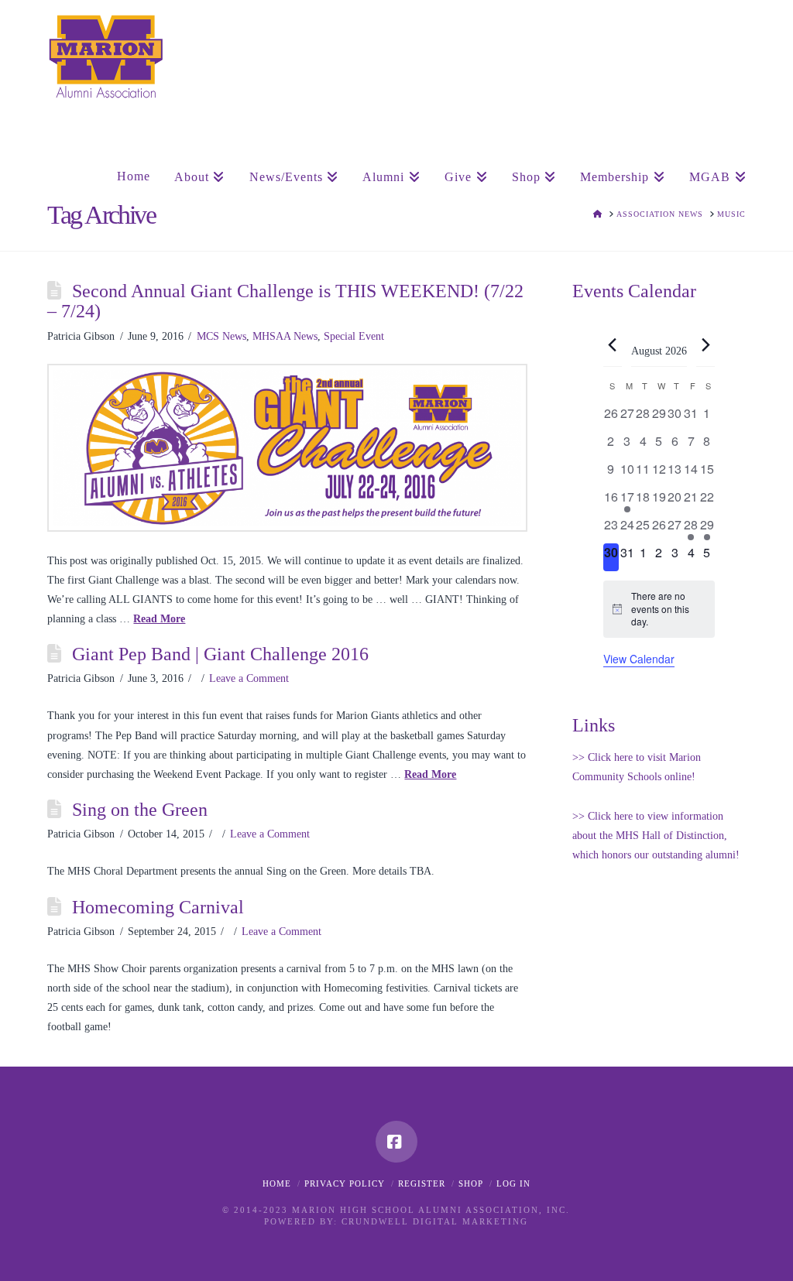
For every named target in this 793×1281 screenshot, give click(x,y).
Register (421, 1183)
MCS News (221, 336)
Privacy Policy (344, 1183)
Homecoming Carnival (158, 907)
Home (277, 1183)
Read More (159, 619)
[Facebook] (396, 1142)
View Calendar (639, 658)
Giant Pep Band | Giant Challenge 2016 (220, 654)
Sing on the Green (140, 810)
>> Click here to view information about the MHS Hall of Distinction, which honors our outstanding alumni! (656, 835)
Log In (513, 1183)
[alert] (659, 609)
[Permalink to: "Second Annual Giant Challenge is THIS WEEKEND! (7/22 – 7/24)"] (287, 448)
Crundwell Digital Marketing (435, 1221)
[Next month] (705, 344)
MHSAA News (285, 336)
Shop (470, 1183)
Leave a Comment (249, 678)
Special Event (354, 336)
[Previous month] (612, 344)
